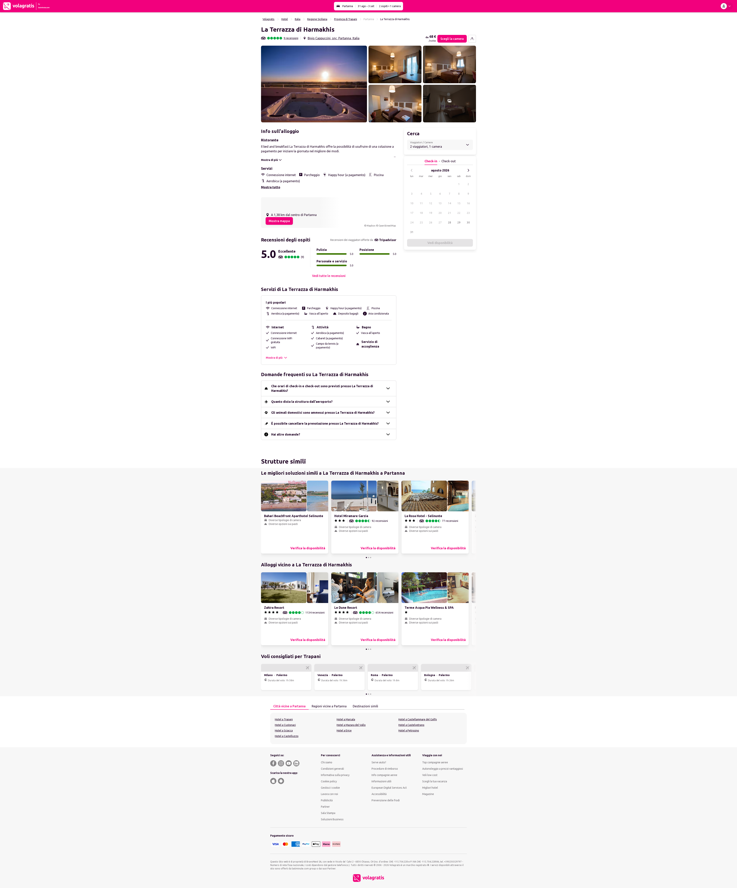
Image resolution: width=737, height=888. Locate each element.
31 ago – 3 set (366, 6)
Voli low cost (429, 775)
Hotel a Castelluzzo (286, 736)
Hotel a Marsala (346, 719)
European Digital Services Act (389, 787)
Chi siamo (326, 762)
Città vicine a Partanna (289, 706)
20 (440, 212)
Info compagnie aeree (384, 775)
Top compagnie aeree (435, 762)
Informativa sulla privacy (335, 775)
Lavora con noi (329, 794)
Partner (325, 806)
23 (468, 212)
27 (440, 222)
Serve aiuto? (379, 762)
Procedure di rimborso (385, 768)
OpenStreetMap (387, 225)
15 (458, 203)
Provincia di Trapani (345, 19)
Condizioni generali (332, 768)
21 (449, 212)
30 (468, 222)
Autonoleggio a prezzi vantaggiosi (442, 768)
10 (411, 203)
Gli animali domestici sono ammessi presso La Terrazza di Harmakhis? (323, 412)
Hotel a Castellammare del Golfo (417, 719)
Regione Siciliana (317, 19)
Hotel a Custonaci (285, 725)
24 (411, 222)
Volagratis (268, 19)
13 (440, 203)
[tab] (289, 706)
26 (430, 222)
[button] (314, 84)
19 (430, 212)
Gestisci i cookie (330, 787)
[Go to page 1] (366, 557)
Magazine (428, 794)
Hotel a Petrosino (408, 730)
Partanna (347, 6)
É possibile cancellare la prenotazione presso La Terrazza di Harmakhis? (325, 423)
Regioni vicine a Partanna (329, 706)
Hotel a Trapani (284, 719)
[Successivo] (468, 170)
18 (421, 212)
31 (411, 232)
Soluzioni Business (332, 819)
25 (421, 222)
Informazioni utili (381, 781)
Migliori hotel (430, 787)
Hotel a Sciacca (284, 730)
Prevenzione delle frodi (386, 800)
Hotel (284, 19)
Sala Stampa (328, 813)
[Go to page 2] (368, 557)
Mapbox (371, 225)
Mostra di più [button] (274, 357)
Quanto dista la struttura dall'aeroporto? (302, 401)
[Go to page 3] (370, 557)
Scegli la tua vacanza (434, 781)
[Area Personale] (726, 6)
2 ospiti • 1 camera (390, 6)
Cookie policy (329, 781)
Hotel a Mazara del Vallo (351, 725)
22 (458, 212)
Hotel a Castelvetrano (411, 725)
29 (458, 222)
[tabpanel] (368, 728)
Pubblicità (327, 800)
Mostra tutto (270, 187)
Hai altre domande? (285, 434)
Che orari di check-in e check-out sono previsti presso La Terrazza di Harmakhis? (322, 388)
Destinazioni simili (365, 706)
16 (468, 203)
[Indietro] (411, 170)
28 (449, 222)
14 (449, 203)
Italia (297, 19)
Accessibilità (379, 794)
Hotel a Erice (344, 730)
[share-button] (472, 39)
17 (411, 212)
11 (421, 203)
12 (430, 203)
